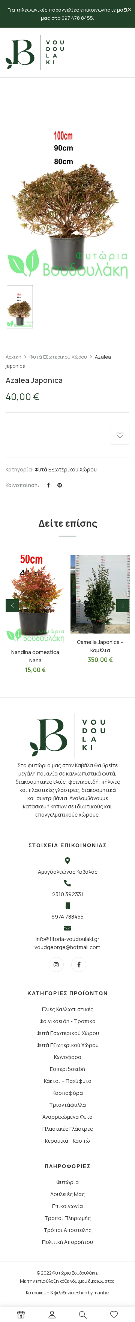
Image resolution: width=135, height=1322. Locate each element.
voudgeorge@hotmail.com (67, 947)
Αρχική (13, 356)
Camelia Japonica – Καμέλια (100, 646)
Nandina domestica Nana (35, 656)
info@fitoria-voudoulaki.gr (67, 938)
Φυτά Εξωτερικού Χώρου (58, 356)
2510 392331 (67, 894)
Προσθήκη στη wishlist (120, 435)
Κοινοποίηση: (22, 485)
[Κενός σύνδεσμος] (21, 1315)
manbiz (101, 1293)
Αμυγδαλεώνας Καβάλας (68, 871)
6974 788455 (67, 916)
